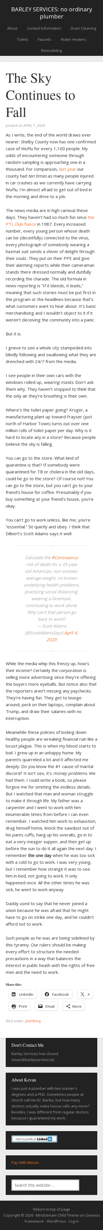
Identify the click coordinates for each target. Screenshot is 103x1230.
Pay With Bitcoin (25, 1162)
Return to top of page (51, 1209)
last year (67, 169)
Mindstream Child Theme (57, 1215)
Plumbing (33, 1021)
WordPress (56, 1221)
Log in (74, 1221)
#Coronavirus (65, 557)
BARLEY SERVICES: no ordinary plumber (51, 12)
